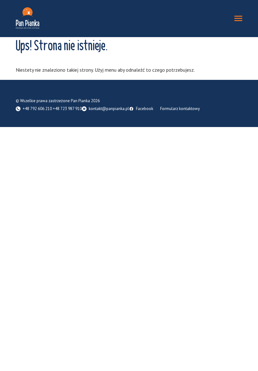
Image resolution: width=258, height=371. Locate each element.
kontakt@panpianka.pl (109, 109)
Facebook (144, 109)
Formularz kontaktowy (180, 109)
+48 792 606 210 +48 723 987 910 (52, 109)
